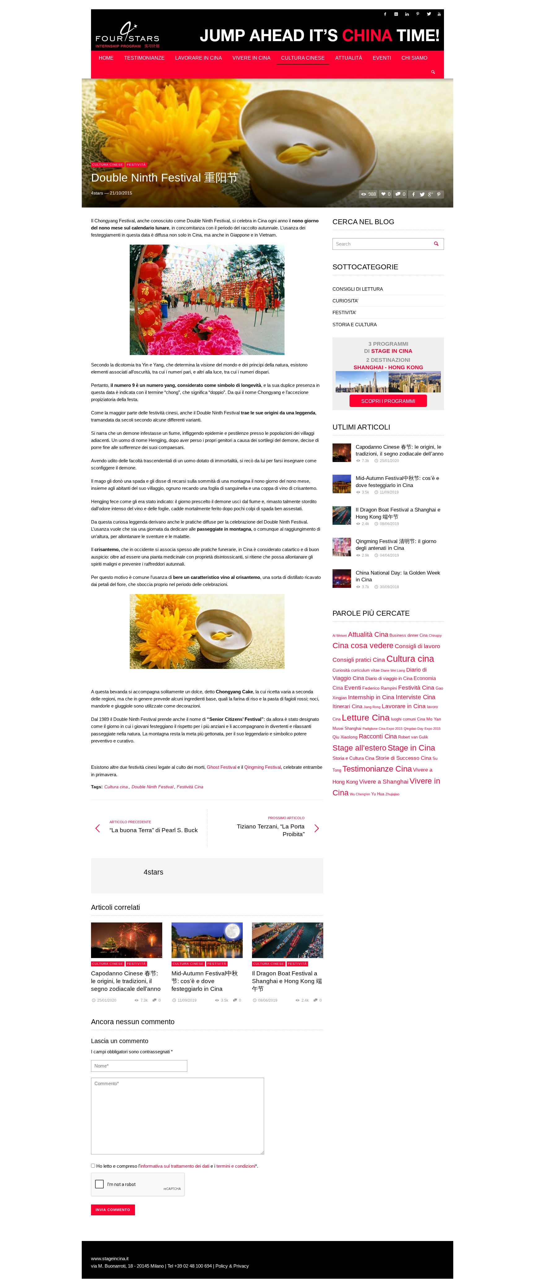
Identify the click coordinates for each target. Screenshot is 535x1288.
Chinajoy (435, 635)
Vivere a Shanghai (383, 781)
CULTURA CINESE (107, 164)
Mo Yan (433, 719)
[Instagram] (396, 14)
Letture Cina (366, 717)
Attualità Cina (368, 634)
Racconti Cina (378, 736)
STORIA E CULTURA (355, 324)
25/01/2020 (106, 1000)
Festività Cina (190, 787)
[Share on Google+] (430, 194)
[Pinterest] (417, 14)
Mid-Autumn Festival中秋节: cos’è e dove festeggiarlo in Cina (205, 981)
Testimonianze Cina (377, 768)
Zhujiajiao (392, 794)
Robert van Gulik (413, 737)
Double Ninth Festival (152, 787)
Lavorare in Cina (404, 706)
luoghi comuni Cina (408, 719)
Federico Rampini (379, 688)
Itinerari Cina (347, 706)
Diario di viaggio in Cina (388, 678)
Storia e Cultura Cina (353, 758)
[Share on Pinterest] (438, 194)
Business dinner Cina (408, 635)
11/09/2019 (187, 1000)
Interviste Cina (415, 697)
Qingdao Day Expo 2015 (422, 728)
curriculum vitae (365, 670)
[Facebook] (385, 14)
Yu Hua (377, 794)
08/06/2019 (267, 1000)
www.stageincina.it (109, 1258)
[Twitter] (428, 14)
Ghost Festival (221, 767)
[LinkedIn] (406, 14)
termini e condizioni (235, 1166)
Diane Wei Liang (393, 670)
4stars (97, 193)
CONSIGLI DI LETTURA (358, 289)
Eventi (352, 687)
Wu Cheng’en (360, 794)
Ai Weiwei (340, 635)
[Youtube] (439, 14)
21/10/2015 (121, 193)
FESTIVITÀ (136, 164)
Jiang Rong (372, 707)
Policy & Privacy (232, 1266)
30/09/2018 (389, 587)
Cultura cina (116, 787)
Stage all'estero (359, 748)
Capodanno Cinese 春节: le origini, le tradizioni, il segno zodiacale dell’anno (126, 981)
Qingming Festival (262, 767)
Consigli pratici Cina (359, 660)
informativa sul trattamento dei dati (174, 1166)
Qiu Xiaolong (345, 736)
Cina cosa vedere (363, 645)
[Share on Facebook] (413, 194)
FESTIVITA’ (344, 312)
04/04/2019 (389, 555)
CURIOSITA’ (345, 300)
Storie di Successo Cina (403, 758)
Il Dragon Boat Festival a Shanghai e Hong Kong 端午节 (287, 981)
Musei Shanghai (347, 728)
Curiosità (341, 670)
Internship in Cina (371, 697)
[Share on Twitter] (421, 194)
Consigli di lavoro (417, 646)
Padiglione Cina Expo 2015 (382, 728)
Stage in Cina (411, 747)
